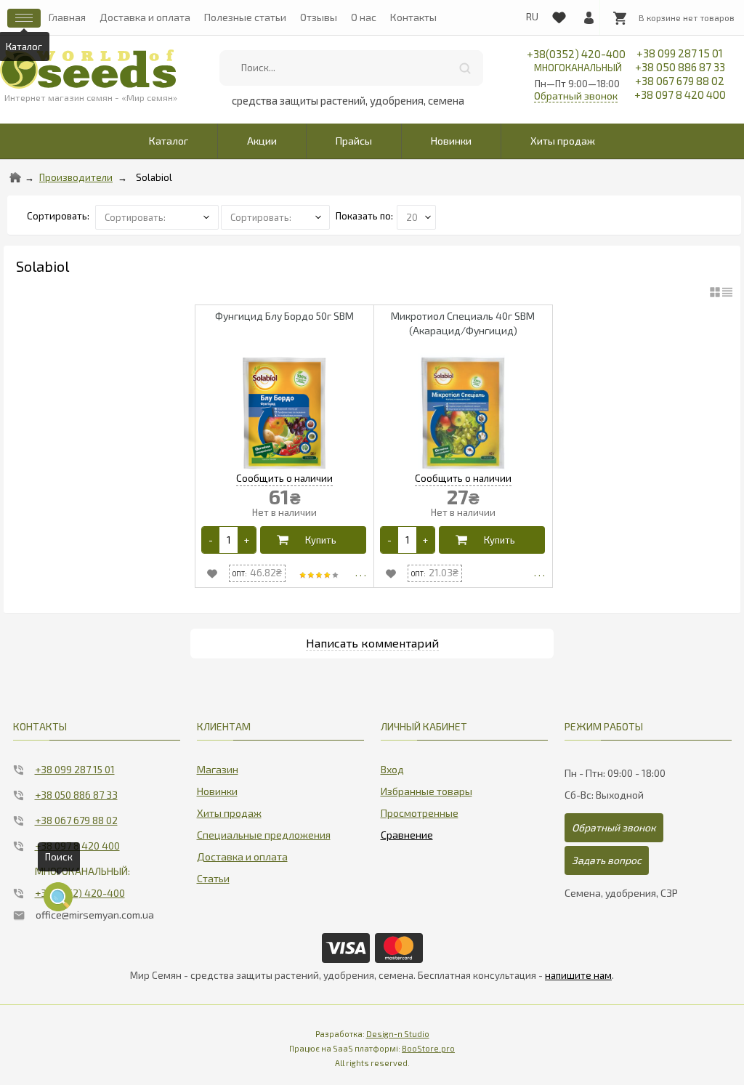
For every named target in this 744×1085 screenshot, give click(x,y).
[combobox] (351, 68)
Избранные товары (426, 791)
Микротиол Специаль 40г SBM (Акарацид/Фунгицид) (463, 323)
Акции (262, 140)
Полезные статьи (245, 17)
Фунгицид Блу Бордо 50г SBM (284, 316)
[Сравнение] (407, 832)
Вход (392, 769)
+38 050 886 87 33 (680, 66)
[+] (246, 540)
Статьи (213, 878)
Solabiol (154, 177)
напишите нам (578, 975)
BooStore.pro (428, 1048)
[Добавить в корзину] (313, 540)
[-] (210, 540)
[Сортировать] (276, 216)
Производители (76, 177)
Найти (465, 68)
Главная (67, 17)
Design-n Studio (397, 1033)
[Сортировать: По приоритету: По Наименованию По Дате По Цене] (158, 216)
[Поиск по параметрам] (58, 897)
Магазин (217, 769)
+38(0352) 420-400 (576, 60)
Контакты (413, 17)
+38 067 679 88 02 (679, 80)
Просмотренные (419, 813)
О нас (363, 17)
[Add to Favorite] (212, 573)
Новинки (451, 140)
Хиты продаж (562, 140)
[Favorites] (559, 14)
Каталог (168, 140)
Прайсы (354, 140)
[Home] (15, 177)
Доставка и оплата (145, 17)
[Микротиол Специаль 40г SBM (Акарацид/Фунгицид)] (463, 413)
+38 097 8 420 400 (680, 94)
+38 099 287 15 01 (679, 53)
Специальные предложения (264, 834)
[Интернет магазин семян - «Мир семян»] (88, 69)
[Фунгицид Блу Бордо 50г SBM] (284, 413)
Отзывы (318, 17)
